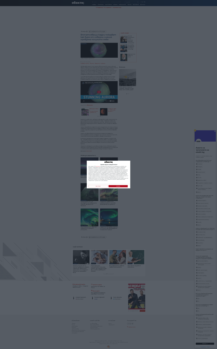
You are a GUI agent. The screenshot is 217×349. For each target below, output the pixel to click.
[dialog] (108, 174)
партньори (98, 166)
